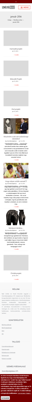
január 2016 (16, 22)
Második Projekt (16, 79)
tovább (17, 55)
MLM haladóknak (7, 328)
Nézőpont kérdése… (16, 228)
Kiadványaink (5, 349)
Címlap (9, 20)
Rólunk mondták (6, 358)
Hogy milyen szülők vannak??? (16, 181)
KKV (3, 331)
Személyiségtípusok (7, 346)
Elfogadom (5, 398)
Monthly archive (18, 20)
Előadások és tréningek (8, 352)
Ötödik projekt (16, 273)
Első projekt (16, 109)
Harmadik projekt (16, 49)
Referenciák (5, 355)
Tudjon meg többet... (24, 393)
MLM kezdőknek (6, 325)
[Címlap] (8, 7)
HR (2, 334)
